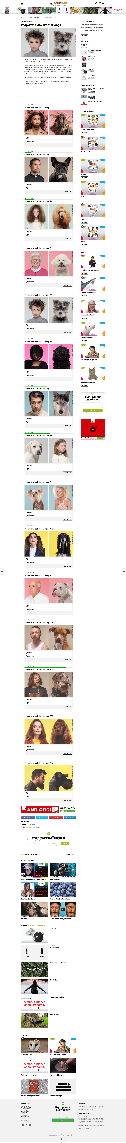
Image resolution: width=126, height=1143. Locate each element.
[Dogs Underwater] (63, 870)
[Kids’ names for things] (91, 10)
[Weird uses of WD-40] (2, 571)
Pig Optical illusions (57, 1075)
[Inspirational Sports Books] (34, 1086)
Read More (84, 35)
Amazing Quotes (26, 1108)
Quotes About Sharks (88, 293)
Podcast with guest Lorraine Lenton (96, 89)
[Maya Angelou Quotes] (63, 1045)
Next (125, 11)
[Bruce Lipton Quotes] (93, 306)
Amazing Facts (25, 1111)
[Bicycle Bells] (84, 58)
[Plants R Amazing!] (93, 121)
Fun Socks (91, 63)
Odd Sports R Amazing (89, 152)
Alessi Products (92, 44)
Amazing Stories (26, 1110)
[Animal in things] (34, 1045)
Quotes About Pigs (87, 337)
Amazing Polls (25, 1106)
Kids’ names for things (90, 14)
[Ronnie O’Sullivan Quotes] (93, 261)
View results (67, 145)
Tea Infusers (91, 75)
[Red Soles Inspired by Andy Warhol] (34, 870)
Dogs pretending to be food (60, 899)
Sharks (83, 174)
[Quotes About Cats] (93, 373)
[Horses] (93, 233)
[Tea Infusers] (84, 77)
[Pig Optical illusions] (63, 1065)
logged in (29, 827)
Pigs (82, 219)
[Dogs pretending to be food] (63, 889)
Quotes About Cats (88, 382)
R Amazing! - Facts (27, 876)
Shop (23, 1113)
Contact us (24, 1115)
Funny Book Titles (5, 14)
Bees (82, 197)
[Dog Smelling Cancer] (34, 889)
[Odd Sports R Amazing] (93, 143)
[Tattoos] (34, 909)
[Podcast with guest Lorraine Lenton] (84, 90)
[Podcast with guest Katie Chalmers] (84, 103)
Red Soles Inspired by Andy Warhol (33, 879)
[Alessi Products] (84, 45)
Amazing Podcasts (26, 1107)
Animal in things (27, 1054)
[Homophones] (63, 10)
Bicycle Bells (91, 56)
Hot (82, 255)
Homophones (60, 14)
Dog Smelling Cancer (28, 899)
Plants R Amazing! (87, 129)
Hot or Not (25, 916)
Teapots (17, 14)
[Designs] (77, 10)
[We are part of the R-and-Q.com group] (63, 1139)
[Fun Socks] (84, 64)
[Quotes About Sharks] (93, 284)
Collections (24, 1112)
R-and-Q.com (69, 1135)
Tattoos (24, 919)
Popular (51, 1059)
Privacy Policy (25, 1116)
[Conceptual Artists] (49, 10)
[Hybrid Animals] (35, 10)
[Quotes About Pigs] (93, 329)
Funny (57, 876)
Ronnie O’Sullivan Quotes (90, 270)
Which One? (53, 916)
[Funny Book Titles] (7, 10)
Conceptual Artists (47, 14)
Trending (23, 1038)
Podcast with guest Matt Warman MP (95, 95)
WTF (74, 876)
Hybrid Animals (32, 14)
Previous (0, 11)
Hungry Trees (54, 1014)
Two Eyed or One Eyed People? (61, 919)
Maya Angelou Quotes (58, 1054)
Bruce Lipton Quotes (88, 315)
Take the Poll (92, 91)
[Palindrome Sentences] (119, 10)
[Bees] (93, 188)
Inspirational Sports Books (30, 1096)
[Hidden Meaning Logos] (84, 52)
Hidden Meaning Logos (94, 50)
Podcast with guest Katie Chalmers (95, 102)
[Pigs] (93, 210)
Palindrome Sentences (118, 14)
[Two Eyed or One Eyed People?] (63, 909)
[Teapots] (21, 10)
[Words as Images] (63, 1086)
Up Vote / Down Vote (66, 876)
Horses (83, 241)
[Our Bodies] (105, 10)
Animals (52, 876)
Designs (72, 14)
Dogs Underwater (56, 879)
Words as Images (56, 1096)
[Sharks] (93, 166)
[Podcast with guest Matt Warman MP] (84, 96)
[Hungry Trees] (34, 1020)
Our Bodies (101, 14)
